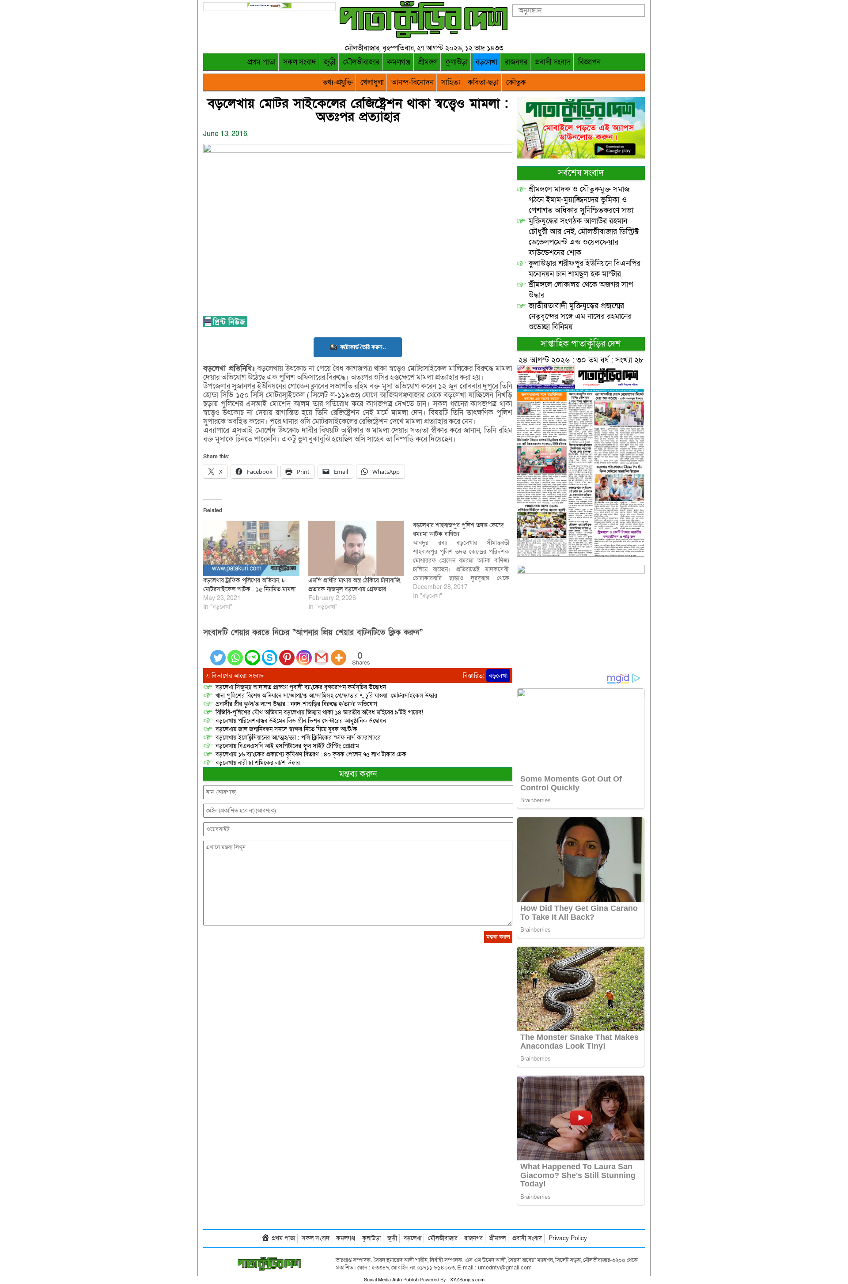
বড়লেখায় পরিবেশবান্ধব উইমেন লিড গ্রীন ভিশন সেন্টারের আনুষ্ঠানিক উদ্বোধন (301, 721)
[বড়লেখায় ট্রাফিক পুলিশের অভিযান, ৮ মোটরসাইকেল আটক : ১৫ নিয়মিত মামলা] (251, 548)
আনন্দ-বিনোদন (412, 82)
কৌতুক (516, 82)
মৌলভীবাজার (361, 62)
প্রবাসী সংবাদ (553, 62)
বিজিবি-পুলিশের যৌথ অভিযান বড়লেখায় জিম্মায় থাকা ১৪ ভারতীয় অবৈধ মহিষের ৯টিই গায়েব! (319, 712)
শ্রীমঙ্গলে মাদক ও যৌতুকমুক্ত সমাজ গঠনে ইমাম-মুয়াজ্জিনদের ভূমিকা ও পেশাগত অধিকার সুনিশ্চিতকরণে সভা (581, 199)
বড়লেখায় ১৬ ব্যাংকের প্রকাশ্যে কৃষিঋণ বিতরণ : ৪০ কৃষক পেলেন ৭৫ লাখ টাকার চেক (311, 754)
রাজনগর (516, 62)
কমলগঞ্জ (399, 62)
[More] (338, 652)
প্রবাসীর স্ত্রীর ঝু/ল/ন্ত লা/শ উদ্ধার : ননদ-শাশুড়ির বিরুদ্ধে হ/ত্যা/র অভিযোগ (296, 704)
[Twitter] (218, 652)
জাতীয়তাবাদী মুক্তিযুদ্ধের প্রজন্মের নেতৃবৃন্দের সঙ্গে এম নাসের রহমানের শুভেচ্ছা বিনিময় (580, 316)
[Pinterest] (287, 652)
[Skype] (269, 652)
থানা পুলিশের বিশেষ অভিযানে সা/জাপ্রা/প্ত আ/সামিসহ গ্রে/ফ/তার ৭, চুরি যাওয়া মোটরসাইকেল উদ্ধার (326, 695)
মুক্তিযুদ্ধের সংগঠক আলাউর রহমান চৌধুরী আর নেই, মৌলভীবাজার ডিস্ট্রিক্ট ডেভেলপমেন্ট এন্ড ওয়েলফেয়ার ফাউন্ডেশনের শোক (584, 237)
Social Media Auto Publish (391, 1279)
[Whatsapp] (235, 652)
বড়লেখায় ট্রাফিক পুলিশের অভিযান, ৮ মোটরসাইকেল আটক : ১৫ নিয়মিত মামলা (249, 584)
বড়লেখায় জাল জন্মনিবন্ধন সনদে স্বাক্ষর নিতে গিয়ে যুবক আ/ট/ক (286, 729)
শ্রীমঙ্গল (428, 62)
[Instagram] (304, 652)
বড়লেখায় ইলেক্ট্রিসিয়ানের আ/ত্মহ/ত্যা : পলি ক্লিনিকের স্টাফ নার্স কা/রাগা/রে (299, 737)
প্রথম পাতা (261, 62)
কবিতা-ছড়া (483, 82)
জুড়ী (330, 62)
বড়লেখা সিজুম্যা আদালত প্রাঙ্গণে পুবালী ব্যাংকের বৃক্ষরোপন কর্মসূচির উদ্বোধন (301, 687)
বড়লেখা (486, 62)
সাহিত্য (450, 82)
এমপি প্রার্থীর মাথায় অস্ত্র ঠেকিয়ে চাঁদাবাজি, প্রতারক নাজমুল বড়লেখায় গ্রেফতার (354, 584)
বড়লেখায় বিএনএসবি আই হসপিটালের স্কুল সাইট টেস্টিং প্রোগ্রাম (287, 746)
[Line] (252, 652)
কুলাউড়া (456, 62)
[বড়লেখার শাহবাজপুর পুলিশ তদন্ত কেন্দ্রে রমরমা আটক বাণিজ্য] (465, 560)
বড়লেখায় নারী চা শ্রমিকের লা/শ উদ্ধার (258, 763)
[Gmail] (321, 652)
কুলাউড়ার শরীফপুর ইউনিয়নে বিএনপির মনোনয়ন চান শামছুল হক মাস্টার (584, 268)
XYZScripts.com (467, 1279)
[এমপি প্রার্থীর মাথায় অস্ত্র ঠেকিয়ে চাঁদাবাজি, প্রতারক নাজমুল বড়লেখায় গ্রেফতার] (356, 548)
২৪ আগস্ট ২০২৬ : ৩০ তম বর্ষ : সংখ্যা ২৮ (581, 360)
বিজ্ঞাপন (589, 62)
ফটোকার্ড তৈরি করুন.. (363, 347)
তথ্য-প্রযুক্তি (337, 82)
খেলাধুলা (372, 82)
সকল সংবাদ (299, 62)
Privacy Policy (568, 1238)
